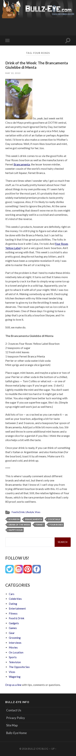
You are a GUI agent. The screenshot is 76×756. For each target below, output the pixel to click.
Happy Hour (15, 530)
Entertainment (17, 608)
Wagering (15, 676)
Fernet (40, 524)
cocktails (54, 519)
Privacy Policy (15, 718)
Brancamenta (22, 164)
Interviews (15, 642)
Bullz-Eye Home (16, 733)
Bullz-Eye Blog (38, 748)
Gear (12, 632)
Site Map (12, 725)
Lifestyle (30, 512)
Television (15, 662)
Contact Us (13, 710)
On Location (16, 652)
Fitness (13, 613)
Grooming (15, 637)
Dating (13, 603)
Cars (11, 594)
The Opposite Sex (19, 666)
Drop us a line (13, 684)
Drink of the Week (19, 524)
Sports (13, 657)
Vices (37, 512)
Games (13, 628)
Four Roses (56, 524)
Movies (13, 647)
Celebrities (15, 598)
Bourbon (13, 519)
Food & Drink (18, 512)
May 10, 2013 (13, 73)
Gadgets (14, 623)
